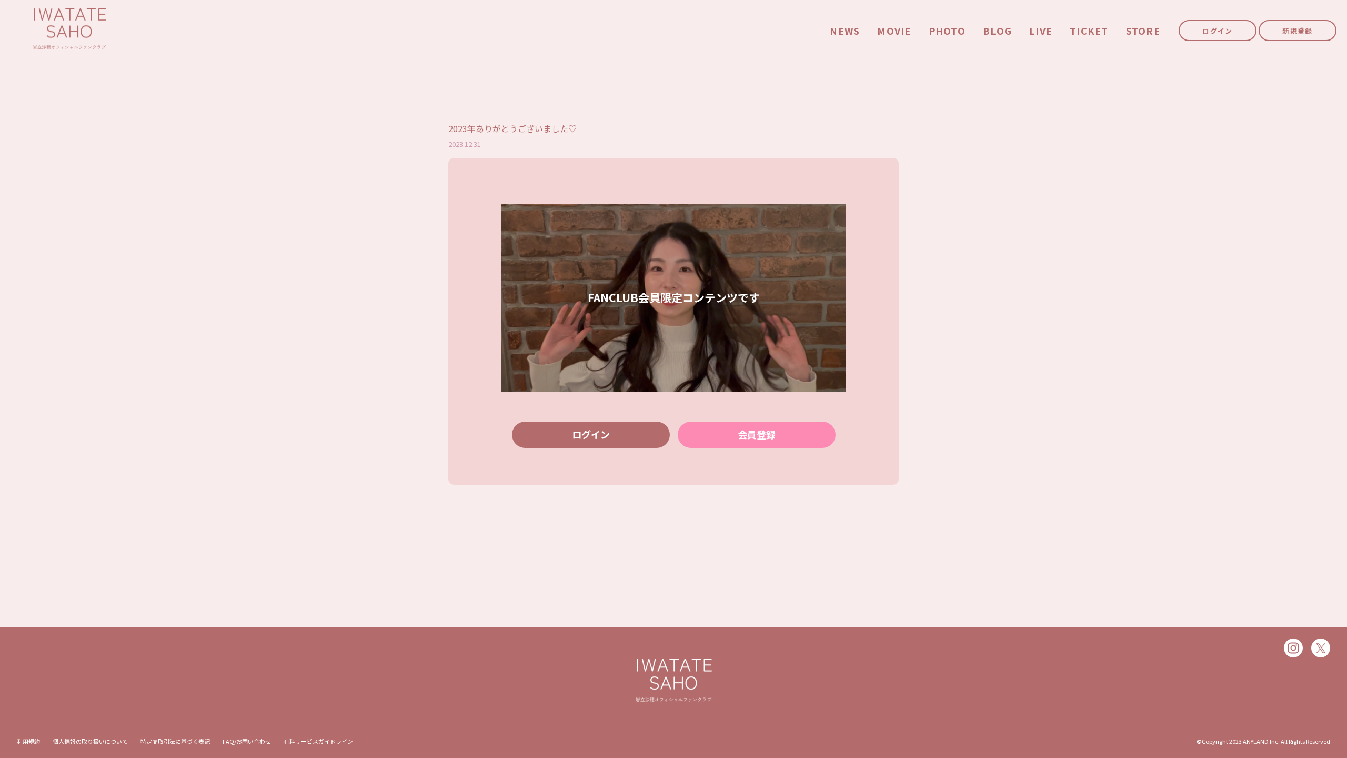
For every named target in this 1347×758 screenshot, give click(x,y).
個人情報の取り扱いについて (90, 741)
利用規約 (28, 741)
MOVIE (894, 30)
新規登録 (1297, 31)
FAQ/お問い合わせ (247, 741)
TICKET (1089, 30)
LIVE (1040, 30)
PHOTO (947, 30)
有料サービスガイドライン (318, 741)
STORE (1143, 30)
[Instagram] (1293, 648)
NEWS (845, 30)
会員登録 (757, 434)
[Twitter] (1320, 648)
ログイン (1217, 31)
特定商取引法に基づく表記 (175, 741)
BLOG (997, 30)
